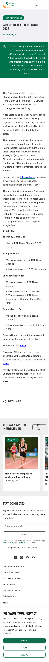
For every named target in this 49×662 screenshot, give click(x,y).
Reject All (24, 654)
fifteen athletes (27, 177)
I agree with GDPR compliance (22, 547)
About (5, 603)
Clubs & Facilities (11, 572)
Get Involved (9, 584)
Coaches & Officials (12, 578)
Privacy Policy (8, 543)
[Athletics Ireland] (9, 4)
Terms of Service (25, 543)
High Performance (11, 590)
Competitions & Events (13, 566)
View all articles (39, 427)
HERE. (23, 345)
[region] (24, 634)
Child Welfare (9, 596)
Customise (24, 647)
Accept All (24, 640)
